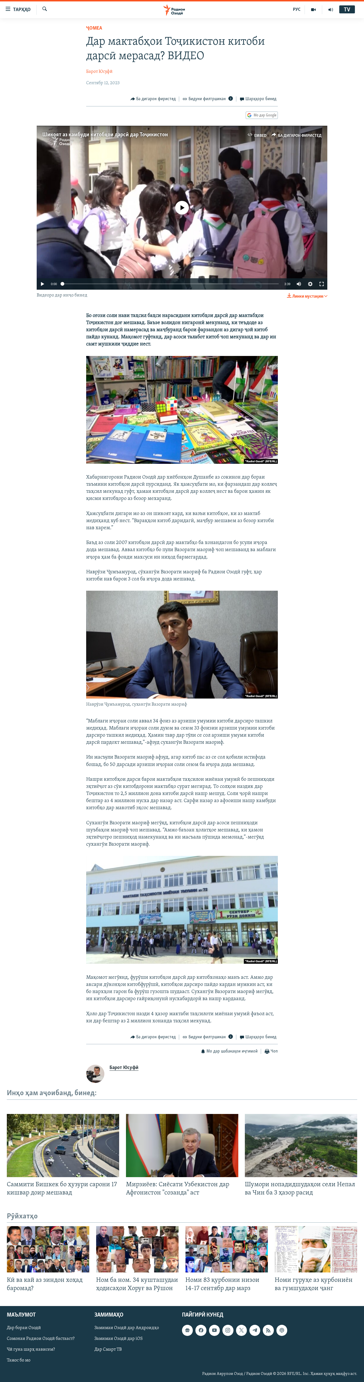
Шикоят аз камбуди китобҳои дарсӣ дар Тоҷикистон (105, 135)
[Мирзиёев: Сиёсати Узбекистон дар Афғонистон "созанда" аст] (182, 1145)
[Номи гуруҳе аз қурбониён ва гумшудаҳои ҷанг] (316, 1249)
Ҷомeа (94, 28)
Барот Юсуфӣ (99, 71)
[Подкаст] (281, 1330)
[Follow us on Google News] (187, 1330)
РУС (297, 9)
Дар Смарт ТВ (108, 1349)
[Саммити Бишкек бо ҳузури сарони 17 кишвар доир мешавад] (63, 1145)
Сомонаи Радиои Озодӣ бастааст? (41, 1338)
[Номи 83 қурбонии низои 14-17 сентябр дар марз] (226, 1249)
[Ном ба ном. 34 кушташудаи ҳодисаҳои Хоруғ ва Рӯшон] (137, 1249)
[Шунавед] (330, 9)
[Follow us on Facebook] (200, 1330)
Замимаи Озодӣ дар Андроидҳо (126, 1328)
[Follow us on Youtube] (214, 1330)
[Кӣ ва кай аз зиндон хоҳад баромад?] (48, 1249)
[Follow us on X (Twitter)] (241, 1330)
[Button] (153, 99)
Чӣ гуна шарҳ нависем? (31, 1349)
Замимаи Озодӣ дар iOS (118, 1338)
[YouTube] (313, 9)
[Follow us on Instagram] (227, 1330)
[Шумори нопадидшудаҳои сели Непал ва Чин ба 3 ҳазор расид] (301, 1145)
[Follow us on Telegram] (254, 1330)
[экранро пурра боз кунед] (321, 284)
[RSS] (268, 1330)
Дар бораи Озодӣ (24, 1328)
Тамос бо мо (18, 1360)
